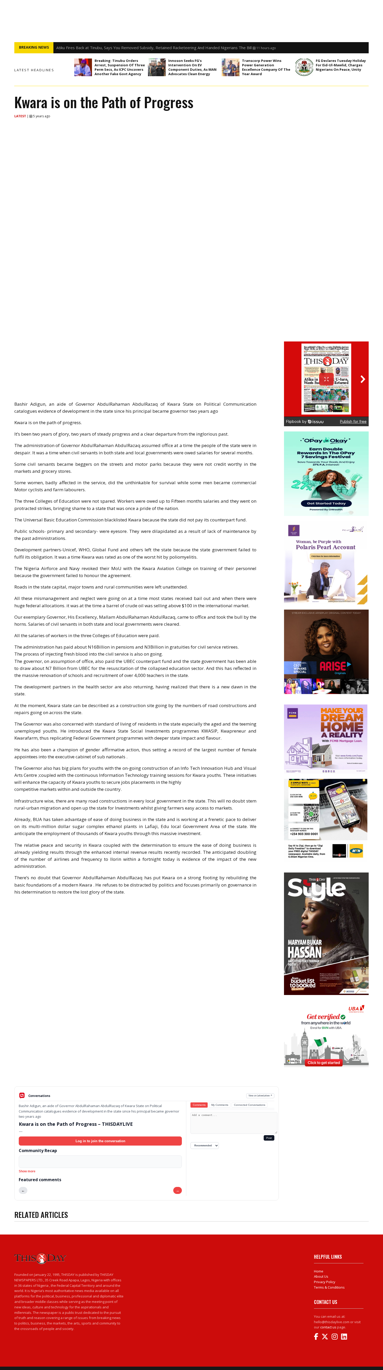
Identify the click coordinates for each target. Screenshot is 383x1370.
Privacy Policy (324, 1281)
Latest (20, 116)
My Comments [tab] (219, 1104)
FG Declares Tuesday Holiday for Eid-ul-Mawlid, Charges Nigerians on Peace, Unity (341, 65)
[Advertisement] (146, 1045)
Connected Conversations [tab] (249, 1104)
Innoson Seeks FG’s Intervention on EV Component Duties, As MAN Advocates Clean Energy (192, 67)
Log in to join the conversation (100, 1141)
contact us (328, 1327)
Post (269, 1137)
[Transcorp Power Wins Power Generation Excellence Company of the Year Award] (230, 67)
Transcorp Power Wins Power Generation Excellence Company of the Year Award (266, 67)
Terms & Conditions (329, 1287)
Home (318, 1271)
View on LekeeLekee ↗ (260, 1095)
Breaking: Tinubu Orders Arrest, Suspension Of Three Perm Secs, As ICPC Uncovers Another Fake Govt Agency (156, 47)
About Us (321, 1276)
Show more (27, 1171)
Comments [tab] (199, 1104)
